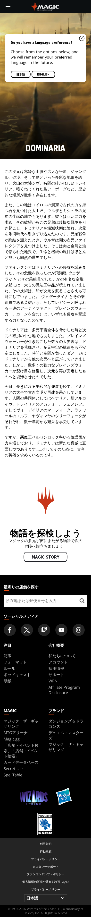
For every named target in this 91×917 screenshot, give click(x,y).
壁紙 (7, 681)
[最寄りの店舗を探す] (81, 601)
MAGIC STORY (45, 557)
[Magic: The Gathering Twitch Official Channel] (44, 630)
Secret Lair (13, 768)
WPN (53, 681)
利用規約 (45, 844)
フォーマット (15, 662)
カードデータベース (21, 762)
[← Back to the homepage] (45, 6)
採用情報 (56, 668)
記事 (7, 655)
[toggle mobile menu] (8, 6)
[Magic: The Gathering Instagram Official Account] (79, 630)
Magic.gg (12, 739)
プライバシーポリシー (45, 859)
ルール (9, 668)
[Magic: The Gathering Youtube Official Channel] (61, 630)
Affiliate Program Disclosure (64, 690)
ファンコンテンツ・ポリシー (46, 874)
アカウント (58, 662)
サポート (56, 674)
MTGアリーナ (16, 732)
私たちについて (62, 655)
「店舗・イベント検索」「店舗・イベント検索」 (21, 751)
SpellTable (13, 775)
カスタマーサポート (46, 867)
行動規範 (45, 851)
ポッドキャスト (17, 674)
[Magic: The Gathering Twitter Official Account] (27, 630)
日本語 (20, 74)
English (43, 74)
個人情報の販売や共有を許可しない (45, 882)
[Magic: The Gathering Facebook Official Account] (10, 630)
